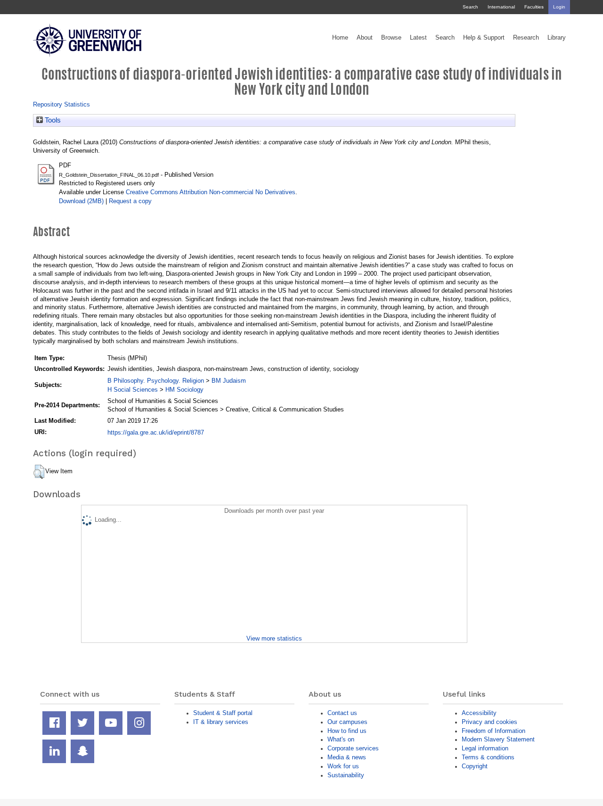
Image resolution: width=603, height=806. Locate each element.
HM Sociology (184, 389)
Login (559, 6)
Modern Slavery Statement (498, 739)
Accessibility (479, 712)
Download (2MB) (81, 201)
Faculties (534, 6)
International (501, 6)
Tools (52, 120)
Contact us (342, 712)
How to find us (347, 730)
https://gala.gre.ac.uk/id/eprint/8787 (155, 432)
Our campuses (347, 721)
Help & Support (484, 37)
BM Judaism (229, 380)
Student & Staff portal (223, 712)
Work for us (343, 766)
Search (470, 6)
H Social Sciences (132, 389)
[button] (38, 472)
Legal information (485, 748)
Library (556, 37)
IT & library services (220, 721)
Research (526, 37)
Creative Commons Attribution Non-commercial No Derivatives (210, 192)
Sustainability (345, 775)
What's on (340, 739)
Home (340, 37)
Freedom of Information (493, 730)
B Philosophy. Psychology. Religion (155, 380)
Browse (391, 37)
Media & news (346, 757)
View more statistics (274, 638)
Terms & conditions (488, 757)
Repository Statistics (61, 104)
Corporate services (353, 748)
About (365, 37)
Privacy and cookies (489, 721)
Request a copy (130, 201)
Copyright (475, 766)
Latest (418, 37)
